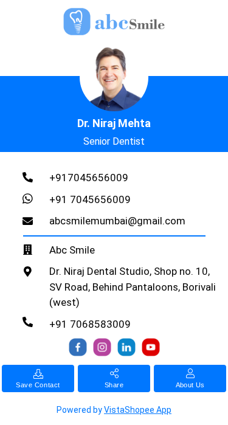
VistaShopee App (137, 410)
